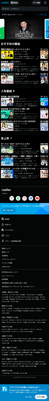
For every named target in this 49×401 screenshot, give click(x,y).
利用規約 (5, 256)
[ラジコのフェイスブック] (31, 198)
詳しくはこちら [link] (8, 210)
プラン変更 (36, 3)
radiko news (6, 266)
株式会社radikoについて (10, 272)
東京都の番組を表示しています (12, 14)
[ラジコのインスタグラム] (24, 198)
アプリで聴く (41, 397)
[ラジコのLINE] (18, 198)
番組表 (15, 3)
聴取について (6, 248)
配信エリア (5, 252)
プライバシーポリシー (9, 259)
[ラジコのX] (11, 198)
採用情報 (5, 279)
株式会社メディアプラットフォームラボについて (18, 286)
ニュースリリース (7, 276)
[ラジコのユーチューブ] (37, 198)
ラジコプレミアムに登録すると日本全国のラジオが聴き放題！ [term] (22, 206)
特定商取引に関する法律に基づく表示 (14, 283)
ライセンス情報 (7, 263)
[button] (41, 14)
